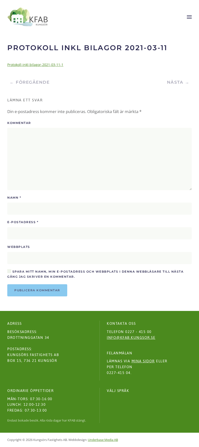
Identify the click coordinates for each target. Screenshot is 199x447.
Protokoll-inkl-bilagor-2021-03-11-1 (35, 64)
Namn (14, 197)
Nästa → (178, 82)
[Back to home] (27, 17)
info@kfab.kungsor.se (131, 337)
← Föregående (30, 82)
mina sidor (143, 361)
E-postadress (22, 222)
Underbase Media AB (103, 440)
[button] (189, 17)
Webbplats (18, 247)
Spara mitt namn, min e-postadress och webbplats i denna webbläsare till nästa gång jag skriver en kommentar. (95, 274)
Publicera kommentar (37, 290)
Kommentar (19, 123)
